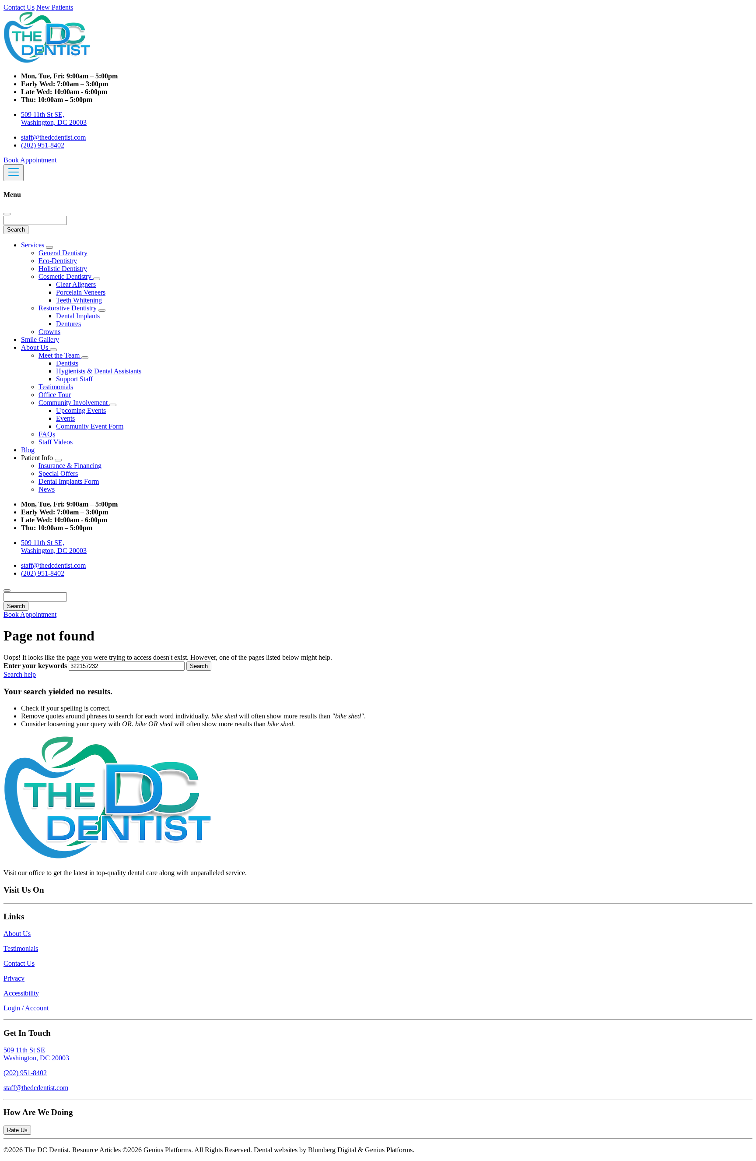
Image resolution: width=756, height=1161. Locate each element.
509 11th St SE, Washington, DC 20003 (54, 118)
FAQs (46, 434)
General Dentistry (63, 253)
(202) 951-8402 (42, 145)
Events (65, 418)
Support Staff (74, 379)
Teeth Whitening (79, 300)
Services (33, 245)
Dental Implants (78, 316)
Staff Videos (55, 442)
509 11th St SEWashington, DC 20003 (36, 1054)
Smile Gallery (40, 339)
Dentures (68, 323)
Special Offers (58, 473)
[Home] (47, 61)
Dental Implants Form (68, 481)
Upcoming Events (81, 410)
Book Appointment (30, 160)
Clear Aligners (76, 284)
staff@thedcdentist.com (53, 137)
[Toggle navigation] (14, 172)
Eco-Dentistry (57, 260)
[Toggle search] (7, 590)
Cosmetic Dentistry (65, 276)
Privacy (14, 978)
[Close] (7, 214)
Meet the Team (59, 355)
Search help (20, 674)
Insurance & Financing (70, 465)
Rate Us (17, 1130)
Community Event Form (89, 426)
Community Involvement (73, 402)
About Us (35, 347)
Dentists (67, 363)
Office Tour (54, 394)
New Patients (54, 7)
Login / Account (26, 1008)
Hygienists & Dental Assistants (98, 371)
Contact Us (19, 7)
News (46, 489)
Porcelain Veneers (80, 292)
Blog (28, 450)
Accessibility (21, 993)
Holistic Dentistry (62, 268)
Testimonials (55, 387)
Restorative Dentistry (68, 308)
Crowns (49, 331)
